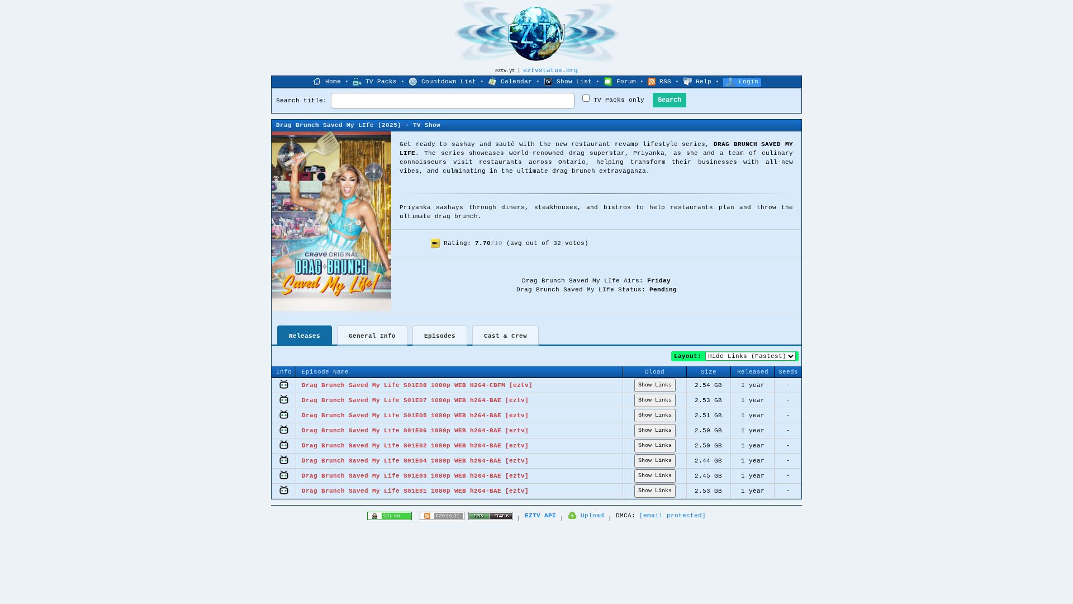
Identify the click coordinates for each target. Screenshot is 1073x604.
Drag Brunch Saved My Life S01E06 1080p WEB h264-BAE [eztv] (415, 430)
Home (333, 81)
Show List (574, 81)
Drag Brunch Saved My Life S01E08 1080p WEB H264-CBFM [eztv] (417, 385)
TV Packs (381, 81)
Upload (592, 515)
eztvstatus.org (550, 70)
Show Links (655, 385)
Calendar (516, 81)
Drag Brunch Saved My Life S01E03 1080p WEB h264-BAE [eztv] (415, 476)
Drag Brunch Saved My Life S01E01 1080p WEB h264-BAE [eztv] (415, 491)
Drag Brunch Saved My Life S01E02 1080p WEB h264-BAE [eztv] (415, 445)
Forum (626, 81)
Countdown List (448, 81)
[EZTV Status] (490, 518)
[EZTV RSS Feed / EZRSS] (442, 518)
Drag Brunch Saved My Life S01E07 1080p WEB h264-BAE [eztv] (415, 400)
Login (748, 81)
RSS (665, 81)
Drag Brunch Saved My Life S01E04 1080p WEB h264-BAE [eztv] (415, 460)
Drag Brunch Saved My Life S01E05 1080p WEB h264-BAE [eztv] (415, 415)
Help (703, 81)
